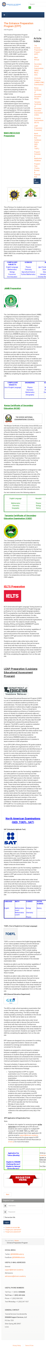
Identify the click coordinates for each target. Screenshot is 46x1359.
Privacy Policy (17, 1345)
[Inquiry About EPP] (29, 1135)
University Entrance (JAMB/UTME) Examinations (37, 81)
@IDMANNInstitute (18, 1257)
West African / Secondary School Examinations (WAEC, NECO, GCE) (37, 66)
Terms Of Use (29, 1345)
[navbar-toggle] (4, 15)
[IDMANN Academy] (13, 4)
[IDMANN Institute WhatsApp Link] (29, 7)
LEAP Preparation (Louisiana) (37, 128)
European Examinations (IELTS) (37, 120)
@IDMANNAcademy (17, 1254)
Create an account (11, 1227)
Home (17, 1240)
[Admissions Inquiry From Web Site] (15, 1276)
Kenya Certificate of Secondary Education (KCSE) (37, 93)
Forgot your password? (13, 1232)
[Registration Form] (23, 1180)
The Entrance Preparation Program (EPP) (18, 25)
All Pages (36, 181)
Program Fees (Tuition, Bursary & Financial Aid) (37, 170)
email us (11, 1142)
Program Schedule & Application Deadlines (37, 156)
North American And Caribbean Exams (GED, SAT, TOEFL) (37, 141)
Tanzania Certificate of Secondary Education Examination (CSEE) (37, 108)
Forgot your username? (13, 1230)
